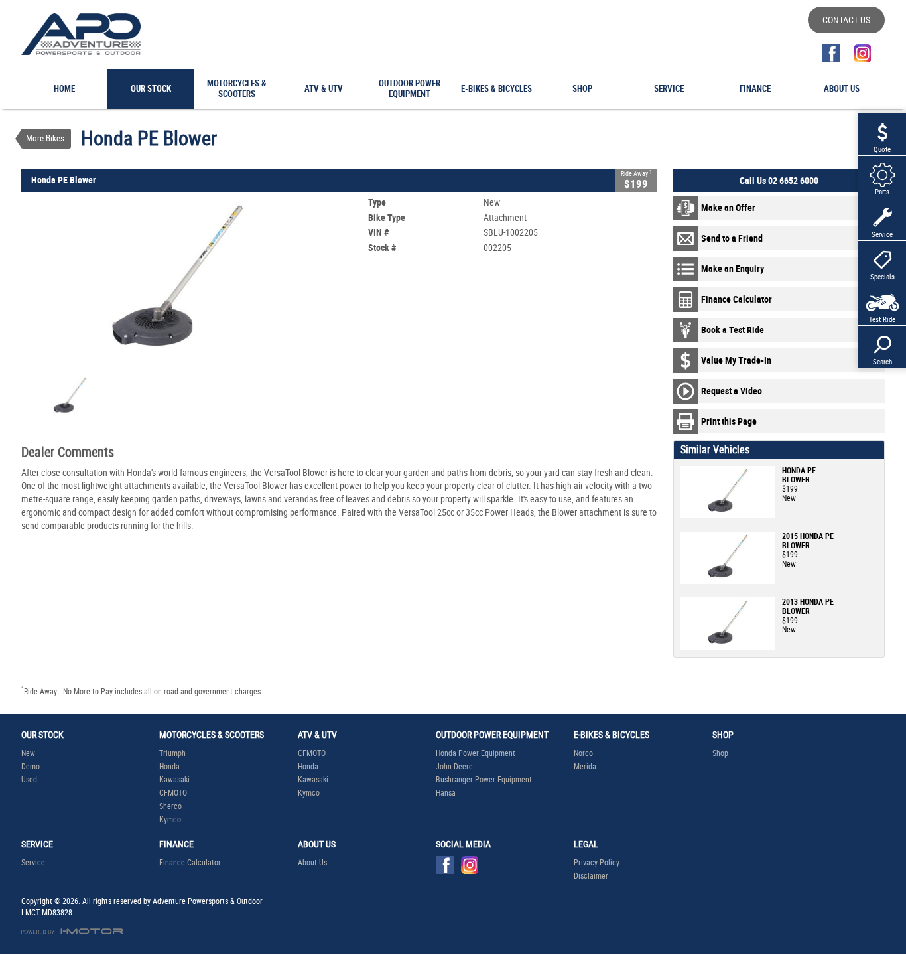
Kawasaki (174, 779)
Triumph (172, 753)
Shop (720, 753)
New (28, 753)
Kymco (170, 819)
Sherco (170, 806)
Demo (30, 766)
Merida (585, 766)
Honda (169, 766)
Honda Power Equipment (475, 753)
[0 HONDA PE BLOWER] (177, 281)
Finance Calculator (190, 862)
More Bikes (45, 138)
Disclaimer (591, 876)
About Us (312, 862)
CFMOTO (173, 793)
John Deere (454, 766)
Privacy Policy (596, 862)
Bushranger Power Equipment (484, 779)
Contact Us (846, 20)
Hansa (446, 793)
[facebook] (831, 53)
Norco (583, 753)
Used (29, 779)
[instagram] (862, 53)
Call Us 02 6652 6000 (779, 180)
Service (33, 862)
